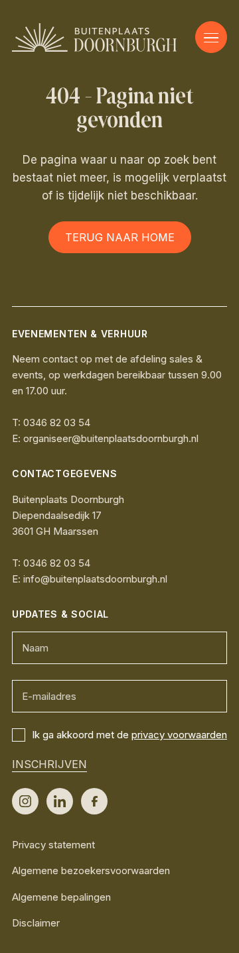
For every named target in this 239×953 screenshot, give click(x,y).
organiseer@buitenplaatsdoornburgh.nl (111, 438)
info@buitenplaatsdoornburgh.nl (95, 579)
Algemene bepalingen (61, 897)
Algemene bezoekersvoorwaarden (91, 870)
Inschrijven (49, 764)
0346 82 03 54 (56, 422)
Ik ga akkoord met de (129, 734)
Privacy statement (53, 844)
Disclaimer (36, 923)
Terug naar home (120, 237)
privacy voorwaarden (179, 734)
